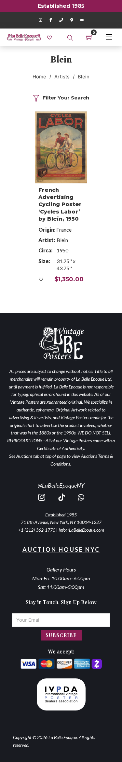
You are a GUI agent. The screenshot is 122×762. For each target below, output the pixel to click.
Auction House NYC (61, 549)
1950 (62, 250)
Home (39, 77)
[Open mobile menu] (109, 37)
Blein (62, 240)
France (64, 229)
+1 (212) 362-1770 (36, 530)
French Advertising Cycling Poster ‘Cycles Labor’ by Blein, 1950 (60, 204)
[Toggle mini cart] (89, 37)
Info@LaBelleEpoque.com (81, 530)
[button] (41, 280)
